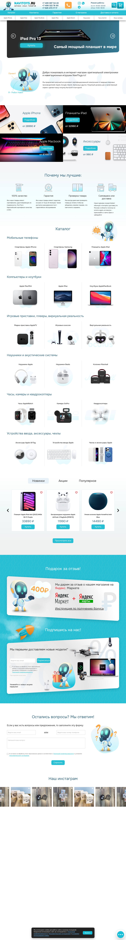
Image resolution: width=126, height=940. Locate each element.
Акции (63, 481)
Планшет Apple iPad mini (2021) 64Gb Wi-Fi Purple (28, 515)
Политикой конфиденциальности (22, 672)
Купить (31, 45)
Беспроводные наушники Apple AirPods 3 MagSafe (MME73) (63, 515)
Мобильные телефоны (22, 238)
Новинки (38, 481)
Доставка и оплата (109, 12)
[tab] (38, 482)
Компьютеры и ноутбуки (24, 277)
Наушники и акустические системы (32, 355)
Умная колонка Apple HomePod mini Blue (98, 515)
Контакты (34, 12)
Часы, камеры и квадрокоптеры (29, 394)
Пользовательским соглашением (59, 934)
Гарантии (57, 12)
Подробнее (29, 120)
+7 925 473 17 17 (49, 8)
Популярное (87, 481)
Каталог (11, 12)
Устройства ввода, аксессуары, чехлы (34, 433)
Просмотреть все (63, 540)
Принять (87, 933)
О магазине (81, 12)
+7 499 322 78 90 (50, 5)
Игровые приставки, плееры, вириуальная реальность (45, 316)
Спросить (58, 762)
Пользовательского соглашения (19, 755)
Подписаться (43, 660)
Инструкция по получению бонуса (79, 608)
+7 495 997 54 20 (50, 3)
